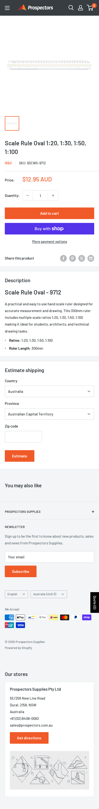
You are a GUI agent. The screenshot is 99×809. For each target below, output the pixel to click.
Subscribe (20, 571)
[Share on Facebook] (63, 258)
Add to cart (49, 213)
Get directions (29, 737)
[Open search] (71, 7)
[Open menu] (7, 8)
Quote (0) (95, 602)
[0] (90, 8)
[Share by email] (90, 258)
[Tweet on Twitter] (81, 258)
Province (12, 403)
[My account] (80, 7)
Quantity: (12, 195)
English (12, 594)
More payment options (49, 241)
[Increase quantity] (53, 195)
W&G (8, 163)
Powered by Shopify (18, 648)
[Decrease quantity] (28, 195)
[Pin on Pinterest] (72, 258)
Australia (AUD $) (44, 594)
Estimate (19, 456)
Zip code (11, 426)
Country (11, 381)
